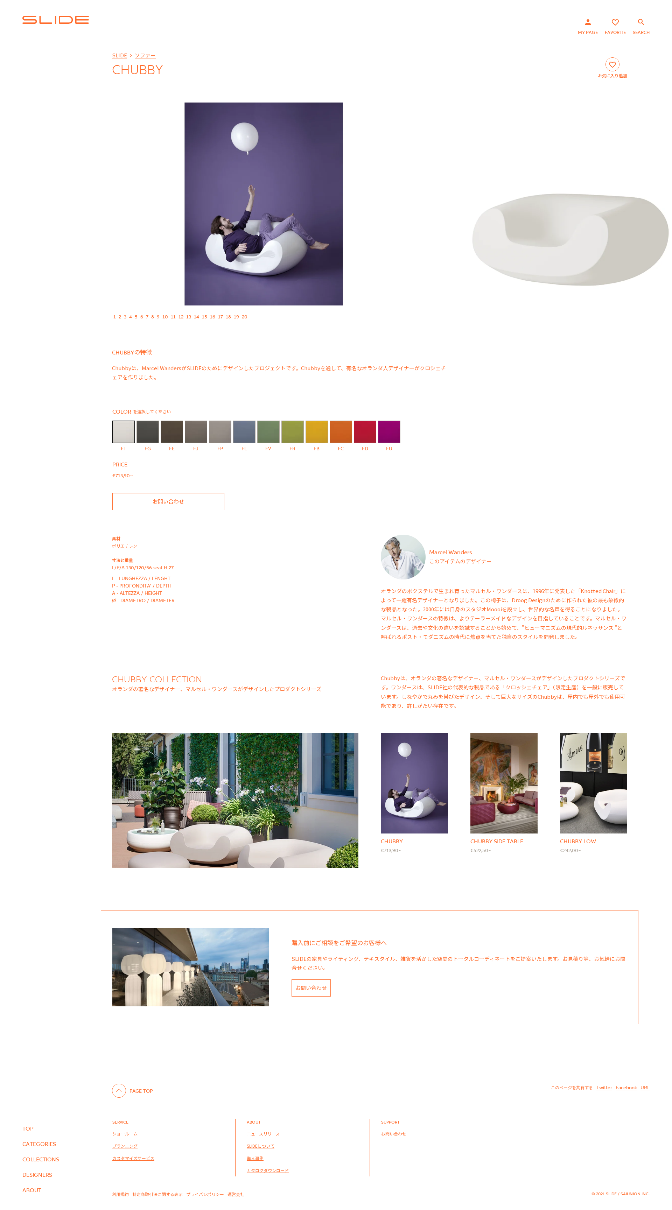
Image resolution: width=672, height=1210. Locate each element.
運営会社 (235, 1194)
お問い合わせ (168, 501)
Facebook (626, 1087)
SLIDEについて (260, 1146)
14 (196, 316)
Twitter (604, 1087)
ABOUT (31, 1190)
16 (212, 316)
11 (173, 316)
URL (645, 1087)
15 (204, 316)
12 (180, 316)
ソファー (145, 55)
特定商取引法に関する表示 (157, 1194)
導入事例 (255, 1158)
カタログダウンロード (268, 1170)
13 (188, 316)
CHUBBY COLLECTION (157, 679)
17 (220, 316)
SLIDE (119, 55)
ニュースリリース (263, 1134)
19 (236, 316)
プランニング (125, 1146)
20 (244, 316)
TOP (28, 1128)
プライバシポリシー (205, 1194)
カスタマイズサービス (133, 1158)
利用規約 (120, 1194)
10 (165, 316)
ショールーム (125, 1134)
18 (228, 316)
